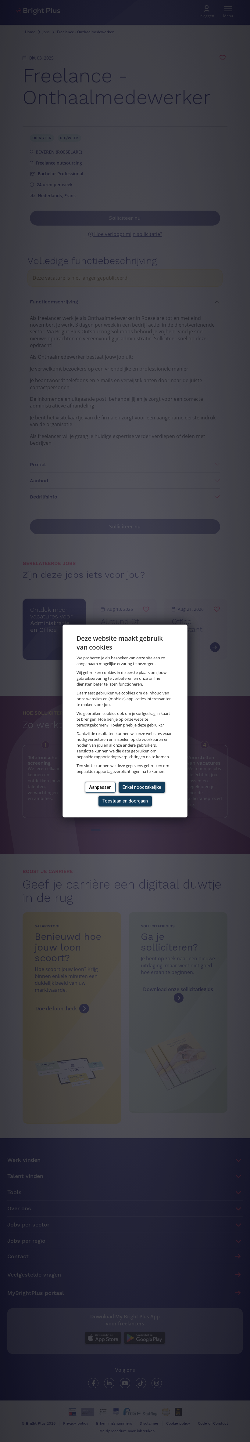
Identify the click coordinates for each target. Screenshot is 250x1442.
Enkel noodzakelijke (142, 787)
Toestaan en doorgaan (125, 801)
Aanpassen (100, 787)
